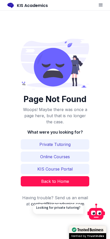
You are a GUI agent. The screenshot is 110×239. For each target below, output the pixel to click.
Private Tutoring (55, 144)
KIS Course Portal (55, 169)
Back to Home (55, 181)
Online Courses (55, 156)
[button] (101, 5)
